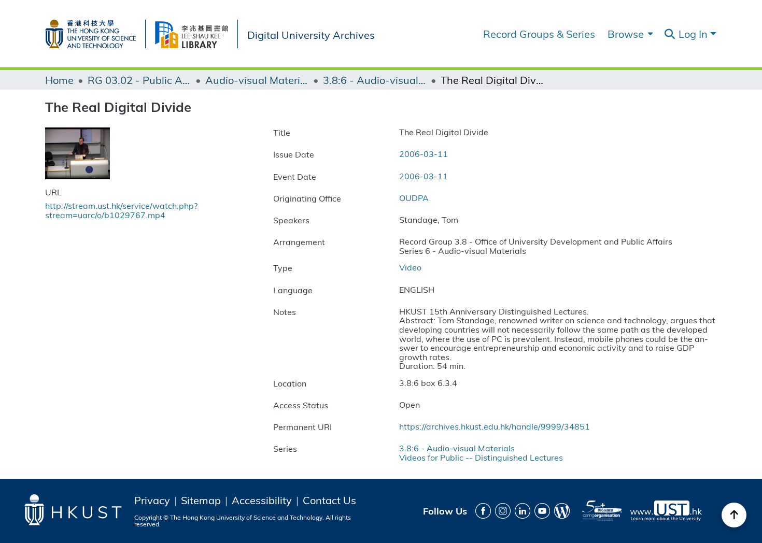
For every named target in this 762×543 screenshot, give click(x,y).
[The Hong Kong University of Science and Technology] (95, 32)
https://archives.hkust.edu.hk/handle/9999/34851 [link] (494, 426)
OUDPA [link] (414, 197)
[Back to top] (734, 515)
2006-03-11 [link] (423, 153)
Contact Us (329, 500)
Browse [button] (626, 33)
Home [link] (59, 79)
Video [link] (410, 267)
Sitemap (201, 500)
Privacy (152, 500)
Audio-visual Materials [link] (257, 79)
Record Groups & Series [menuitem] (539, 33)
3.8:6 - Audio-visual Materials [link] (375, 79)
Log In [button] (694, 33)
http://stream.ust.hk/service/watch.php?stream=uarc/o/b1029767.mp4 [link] (121, 210)
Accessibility (262, 500)
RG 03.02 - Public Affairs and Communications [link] (139, 79)
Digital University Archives (311, 34)
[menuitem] (629, 33)
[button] (669, 34)
